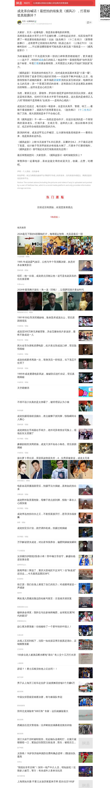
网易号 (27, 3)
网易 (19, 3)
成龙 (41, 59)
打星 (36, 63)
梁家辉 (57, 80)
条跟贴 (54, 216)
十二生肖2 (84, 109)
